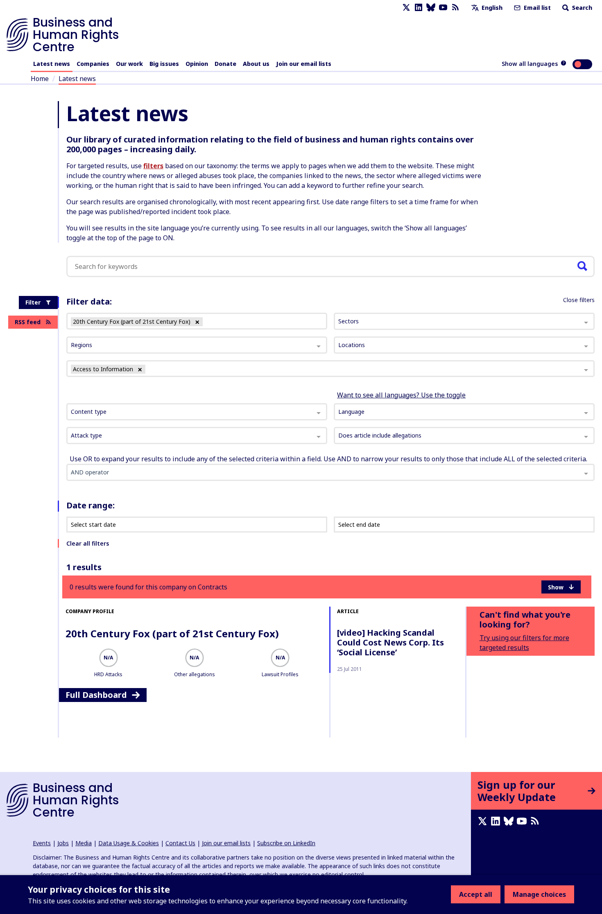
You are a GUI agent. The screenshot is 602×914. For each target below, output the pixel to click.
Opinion (197, 64)
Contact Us (180, 843)
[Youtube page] (443, 7)
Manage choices (539, 894)
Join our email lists (303, 64)
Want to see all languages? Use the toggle (401, 394)
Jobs (63, 843)
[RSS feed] (455, 7)
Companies (93, 64)
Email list (536, 7)
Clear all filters (87, 543)
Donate (225, 64)
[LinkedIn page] (418, 7)
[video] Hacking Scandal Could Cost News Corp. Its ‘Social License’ (390, 642)
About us (256, 64)
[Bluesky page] (431, 7)
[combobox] (196, 411)
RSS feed (28, 322)
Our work (129, 64)
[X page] (406, 7)
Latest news (51, 64)
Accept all (475, 894)
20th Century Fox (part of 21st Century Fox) (172, 633)
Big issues (164, 64)
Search (581, 7)
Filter (33, 302)
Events (42, 843)
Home (40, 78)
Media (83, 843)
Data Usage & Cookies (128, 843)
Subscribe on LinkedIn (286, 843)
